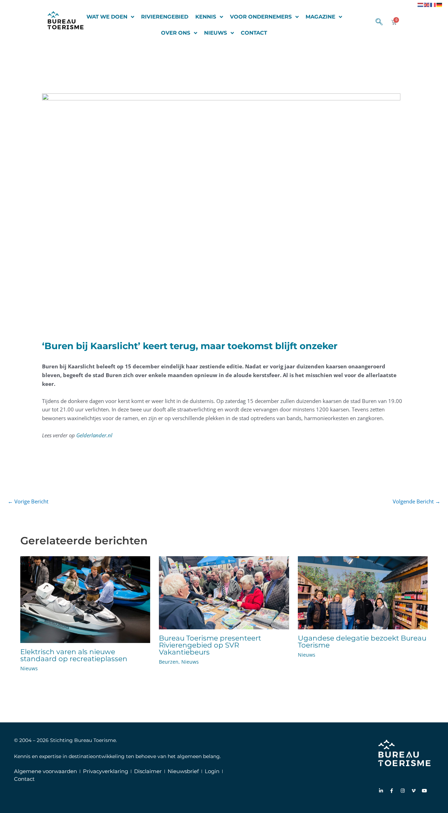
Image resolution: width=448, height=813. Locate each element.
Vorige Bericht (28, 501)
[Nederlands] (421, 4)
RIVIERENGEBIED (164, 16)
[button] (376, 22)
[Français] (433, 4)
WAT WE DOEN (106, 16)
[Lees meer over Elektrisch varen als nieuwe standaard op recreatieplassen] (85, 598)
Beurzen (168, 661)
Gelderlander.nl (94, 435)
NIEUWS (215, 32)
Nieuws (29, 668)
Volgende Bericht (416, 501)
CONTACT (254, 32)
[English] (427, 4)
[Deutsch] (439, 4)
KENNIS (205, 16)
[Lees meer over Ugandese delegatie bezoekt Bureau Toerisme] (363, 591)
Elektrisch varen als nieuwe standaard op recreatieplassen (73, 655)
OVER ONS (175, 32)
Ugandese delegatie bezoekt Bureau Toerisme (362, 641)
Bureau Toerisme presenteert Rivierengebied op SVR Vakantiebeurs (210, 645)
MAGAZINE (320, 16)
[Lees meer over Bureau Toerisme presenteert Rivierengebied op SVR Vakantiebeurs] (224, 591)
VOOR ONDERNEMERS (261, 16)
